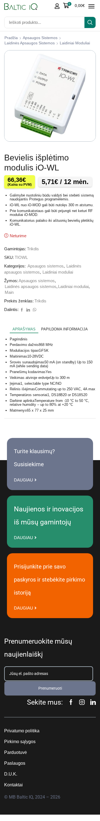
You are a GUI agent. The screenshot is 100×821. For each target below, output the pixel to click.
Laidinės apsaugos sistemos (29, 43)
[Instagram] (82, 702)
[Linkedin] (93, 702)
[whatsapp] (33, 310)
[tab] (24, 329)
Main (9, 292)
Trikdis (33, 249)
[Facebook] (22, 310)
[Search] (90, 22)
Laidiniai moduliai (75, 43)
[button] (74, 5)
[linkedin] (28, 310)
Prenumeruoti (50, 688)
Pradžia (11, 37)
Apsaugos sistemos (40, 37)
